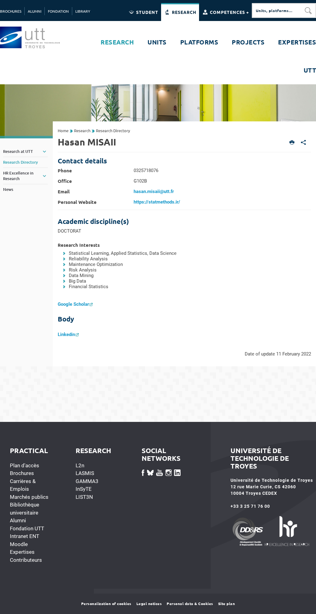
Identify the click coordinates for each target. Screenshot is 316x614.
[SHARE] (303, 143)
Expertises (22, 552)
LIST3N (84, 497)
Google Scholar (73, 304)
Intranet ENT (24, 536)
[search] (276, 10)
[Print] (292, 143)
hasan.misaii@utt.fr (154, 191)
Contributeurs (26, 560)
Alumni (18, 520)
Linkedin (66, 334)
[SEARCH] (308, 10)
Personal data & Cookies (190, 603)
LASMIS (85, 473)
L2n (80, 465)
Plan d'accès (24, 465)
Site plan (226, 603)
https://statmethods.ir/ (157, 202)
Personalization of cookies (106, 603)
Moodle (19, 544)
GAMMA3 (87, 481)
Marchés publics (29, 497)
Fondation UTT (27, 528)
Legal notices (149, 603)
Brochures (22, 473)
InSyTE (84, 489)
